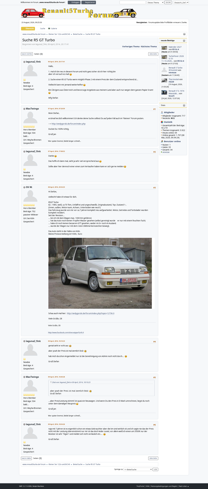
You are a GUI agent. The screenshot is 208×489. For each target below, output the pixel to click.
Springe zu (118, 469)
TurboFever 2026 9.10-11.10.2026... (172, 58)
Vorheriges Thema (131, 46)
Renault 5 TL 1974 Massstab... (176, 92)
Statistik (168, 121)
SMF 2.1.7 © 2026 (25, 486)
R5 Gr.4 (175, 49)
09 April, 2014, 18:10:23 (56, 341)
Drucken (153, 54)
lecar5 (171, 96)
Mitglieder (169, 112)
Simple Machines (38, 486)
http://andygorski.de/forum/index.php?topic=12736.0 (90, 313)
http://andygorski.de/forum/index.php (68, 123)
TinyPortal (140, 486)
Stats (163, 105)
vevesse (172, 72)
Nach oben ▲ (184, 486)
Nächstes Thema (149, 46)
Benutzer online (172, 141)
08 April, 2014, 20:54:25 (56, 187)
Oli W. (29, 187)
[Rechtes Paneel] (184, 34)
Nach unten (27, 54)
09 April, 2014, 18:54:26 (56, 424)
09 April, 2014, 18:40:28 (56, 377)
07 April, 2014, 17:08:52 (56, 151)
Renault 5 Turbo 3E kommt (175, 68)
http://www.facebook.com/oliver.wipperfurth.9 (66, 332)
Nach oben (26, 458)
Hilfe (147, 486)
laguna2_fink (33, 61)
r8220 (171, 81)
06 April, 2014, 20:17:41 (56, 62)
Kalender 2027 (175, 47)
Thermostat (174, 79)
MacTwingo (32, 108)
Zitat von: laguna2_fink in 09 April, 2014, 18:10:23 (71, 382)
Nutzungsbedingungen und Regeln (164, 486)
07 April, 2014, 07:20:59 (56, 108)
